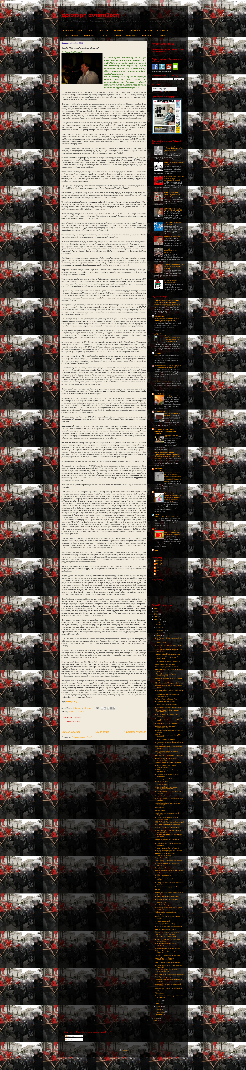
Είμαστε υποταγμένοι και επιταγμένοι (166, 899)
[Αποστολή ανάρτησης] (97, 708)
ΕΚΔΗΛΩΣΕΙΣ (147, 36)
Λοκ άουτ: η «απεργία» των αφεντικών (167, 827)
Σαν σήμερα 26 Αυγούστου (163, 381)
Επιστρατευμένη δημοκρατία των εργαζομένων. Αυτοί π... (165, 854)
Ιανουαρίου (159, 1014)
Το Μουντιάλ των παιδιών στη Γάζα (166, 699)
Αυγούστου (159, 633)
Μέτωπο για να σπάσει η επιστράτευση (167, 932)
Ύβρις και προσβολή (161, 642)
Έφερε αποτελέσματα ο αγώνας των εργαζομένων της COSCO (166, 788)
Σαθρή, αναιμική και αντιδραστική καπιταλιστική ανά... (165, 727)
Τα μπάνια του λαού (161, 784)
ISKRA (157, 515)
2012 (155, 1021)
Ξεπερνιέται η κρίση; (161, 902)
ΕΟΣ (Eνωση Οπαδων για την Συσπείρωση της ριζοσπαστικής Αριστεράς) (165, 431)
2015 (155, 616)
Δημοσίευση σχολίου (74, 721)
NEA (80, 30)
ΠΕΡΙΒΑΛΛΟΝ (88, 36)
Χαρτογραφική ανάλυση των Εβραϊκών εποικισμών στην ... (167, 695)
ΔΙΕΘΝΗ (117, 36)
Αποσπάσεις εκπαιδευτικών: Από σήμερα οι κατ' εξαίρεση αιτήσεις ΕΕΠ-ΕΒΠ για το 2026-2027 (168, 305)
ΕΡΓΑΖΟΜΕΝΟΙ (134, 30)
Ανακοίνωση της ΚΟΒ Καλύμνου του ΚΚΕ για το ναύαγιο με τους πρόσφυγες (172, 532)
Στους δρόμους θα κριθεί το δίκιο (165, 868)
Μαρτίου (158, 1009)
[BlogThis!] (105, 708)
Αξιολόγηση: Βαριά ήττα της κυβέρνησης (167, 654)
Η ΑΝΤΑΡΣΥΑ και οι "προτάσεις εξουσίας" (168, 948)
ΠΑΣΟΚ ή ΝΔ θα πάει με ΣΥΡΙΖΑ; (165, 929)
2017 (155, 611)
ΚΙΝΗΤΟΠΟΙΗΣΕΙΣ (164, 30)
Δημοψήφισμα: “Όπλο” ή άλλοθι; (165, 924)
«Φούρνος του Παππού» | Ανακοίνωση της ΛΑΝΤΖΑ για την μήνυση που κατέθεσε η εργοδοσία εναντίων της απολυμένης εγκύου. (172, 497)
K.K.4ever (158, 529)
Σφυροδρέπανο (160, 411)
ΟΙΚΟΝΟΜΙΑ (118, 30)
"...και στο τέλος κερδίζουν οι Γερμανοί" (167, 848)
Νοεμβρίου (159, 624)
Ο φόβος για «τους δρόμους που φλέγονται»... (169, 851)
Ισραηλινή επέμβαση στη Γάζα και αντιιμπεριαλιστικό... (165, 766)
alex (157, 567)
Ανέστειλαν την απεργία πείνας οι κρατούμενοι (169, 974)
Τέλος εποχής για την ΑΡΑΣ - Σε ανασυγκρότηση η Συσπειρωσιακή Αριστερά (174, 178)
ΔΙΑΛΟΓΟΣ (82, 712)
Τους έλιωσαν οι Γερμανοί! (172, 236)
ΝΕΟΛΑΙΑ (148, 30)
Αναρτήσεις (70, 1036)
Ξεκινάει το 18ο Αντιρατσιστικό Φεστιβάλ (167, 955)
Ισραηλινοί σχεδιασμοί (162, 796)
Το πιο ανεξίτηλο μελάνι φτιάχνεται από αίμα (168, 861)
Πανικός (157, 889)
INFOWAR (158, 334)
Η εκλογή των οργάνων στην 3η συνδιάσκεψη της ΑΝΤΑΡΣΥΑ (173, 250)
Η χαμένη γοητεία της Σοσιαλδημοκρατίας (170, 281)
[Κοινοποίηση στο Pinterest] (113, 708)
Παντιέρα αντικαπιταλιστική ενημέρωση (168, 366)
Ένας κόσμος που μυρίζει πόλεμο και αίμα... (168, 762)
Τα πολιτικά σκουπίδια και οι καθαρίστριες (167, 661)
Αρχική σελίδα (68, 30)
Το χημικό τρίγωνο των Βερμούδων (166, 704)
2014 (155, 619)
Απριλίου (158, 1006)
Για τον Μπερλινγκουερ (162, 781)
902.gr (157, 550)
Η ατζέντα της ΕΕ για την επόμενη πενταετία (168, 926)
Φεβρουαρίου (160, 1012)
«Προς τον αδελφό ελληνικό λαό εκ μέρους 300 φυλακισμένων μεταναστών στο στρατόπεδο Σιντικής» (167, 320)
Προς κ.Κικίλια (159, 807)
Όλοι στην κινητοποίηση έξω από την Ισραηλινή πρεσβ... (166, 818)
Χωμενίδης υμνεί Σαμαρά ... (163, 858)
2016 (155, 614)
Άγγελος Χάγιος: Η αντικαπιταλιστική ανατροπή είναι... (166, 759)
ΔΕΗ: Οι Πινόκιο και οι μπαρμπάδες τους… (168, 962)
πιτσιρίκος (158, 353)
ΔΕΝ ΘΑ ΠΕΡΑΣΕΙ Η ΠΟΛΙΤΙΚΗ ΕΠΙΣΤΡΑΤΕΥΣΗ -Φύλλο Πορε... (166, 935)
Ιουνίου (158, 1001)
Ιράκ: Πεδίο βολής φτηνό (162, 905)
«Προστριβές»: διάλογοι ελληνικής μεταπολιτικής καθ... (165, 674)
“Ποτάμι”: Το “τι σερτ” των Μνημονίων (166, 896)
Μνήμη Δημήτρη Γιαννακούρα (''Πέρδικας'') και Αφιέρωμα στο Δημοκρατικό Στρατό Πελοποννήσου (173, 149)
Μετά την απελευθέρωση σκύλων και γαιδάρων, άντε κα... (166, 752)
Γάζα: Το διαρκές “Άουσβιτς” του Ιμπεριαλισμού (169, 822)
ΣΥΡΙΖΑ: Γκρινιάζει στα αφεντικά (165, 739)
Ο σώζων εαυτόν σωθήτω (163, 875)
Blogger (125, 1050)
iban (157, 570)
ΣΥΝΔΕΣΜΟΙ (162, 36)
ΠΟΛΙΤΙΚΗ (91, 30)
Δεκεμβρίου (159, 622)
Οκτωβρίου (159, 627)
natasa (158, 574)
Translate (168, 92)
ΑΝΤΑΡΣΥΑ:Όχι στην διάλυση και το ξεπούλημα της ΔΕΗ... (166, 970)
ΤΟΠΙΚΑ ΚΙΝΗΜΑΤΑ (70, 36)
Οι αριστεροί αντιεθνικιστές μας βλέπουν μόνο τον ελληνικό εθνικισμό (173, 266)
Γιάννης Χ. (159, 564)
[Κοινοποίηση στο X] (108, 708)
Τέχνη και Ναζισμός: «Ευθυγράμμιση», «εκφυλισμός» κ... (167, 710)
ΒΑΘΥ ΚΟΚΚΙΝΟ (160, 394)
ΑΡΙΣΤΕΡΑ (104, 30)
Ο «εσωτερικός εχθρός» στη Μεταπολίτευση (168, 707)
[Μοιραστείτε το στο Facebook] (111, 708)
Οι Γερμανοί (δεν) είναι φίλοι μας (165, 701)
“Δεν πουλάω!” (159, 993)
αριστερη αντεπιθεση (90, 15)
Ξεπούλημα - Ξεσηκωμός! (163, 977)
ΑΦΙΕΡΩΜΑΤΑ (131, 36)
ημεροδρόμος (159, 316)
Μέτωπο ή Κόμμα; (160, 810)
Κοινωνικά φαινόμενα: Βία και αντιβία (166, 667)
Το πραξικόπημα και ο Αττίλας (164, 779)
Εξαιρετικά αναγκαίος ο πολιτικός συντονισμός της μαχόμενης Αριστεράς (172, 194)
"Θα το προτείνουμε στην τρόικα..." (166, 887)
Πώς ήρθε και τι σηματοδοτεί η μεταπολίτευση (169, 755)
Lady (156, 355)
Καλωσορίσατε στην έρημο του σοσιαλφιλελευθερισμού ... (164, 958)
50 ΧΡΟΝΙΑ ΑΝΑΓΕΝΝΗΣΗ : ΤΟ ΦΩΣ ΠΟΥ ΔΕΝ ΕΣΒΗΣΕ (173, 209)
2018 (155, 608)
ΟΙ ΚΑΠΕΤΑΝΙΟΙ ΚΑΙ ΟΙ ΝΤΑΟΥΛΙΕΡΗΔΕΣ (167, 516)
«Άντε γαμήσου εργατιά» (162, 921)
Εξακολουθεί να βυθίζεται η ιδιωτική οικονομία (169, 683)
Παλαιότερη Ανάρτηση (135, 732)
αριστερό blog (71, 702)
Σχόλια (69, 1039)
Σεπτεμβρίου (160, 630)
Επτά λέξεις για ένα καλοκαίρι (172, 396)
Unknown (159, 561)
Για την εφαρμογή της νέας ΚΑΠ (165, 664)
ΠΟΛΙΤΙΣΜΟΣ (104, 36)
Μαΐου (158, 1003)
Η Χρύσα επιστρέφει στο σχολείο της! (165, 367)
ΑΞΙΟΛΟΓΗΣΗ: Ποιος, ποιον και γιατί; (166, 723)
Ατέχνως (157, 380)
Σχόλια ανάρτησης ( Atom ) (82, 737)
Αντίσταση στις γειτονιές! (163, 492)
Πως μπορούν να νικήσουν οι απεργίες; (167, 824)
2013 (155, 1018)
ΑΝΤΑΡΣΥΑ (72, 712)
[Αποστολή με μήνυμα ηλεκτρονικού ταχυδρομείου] (102, 708)
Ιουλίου (158, 635)
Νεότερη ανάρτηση (70, 732)
